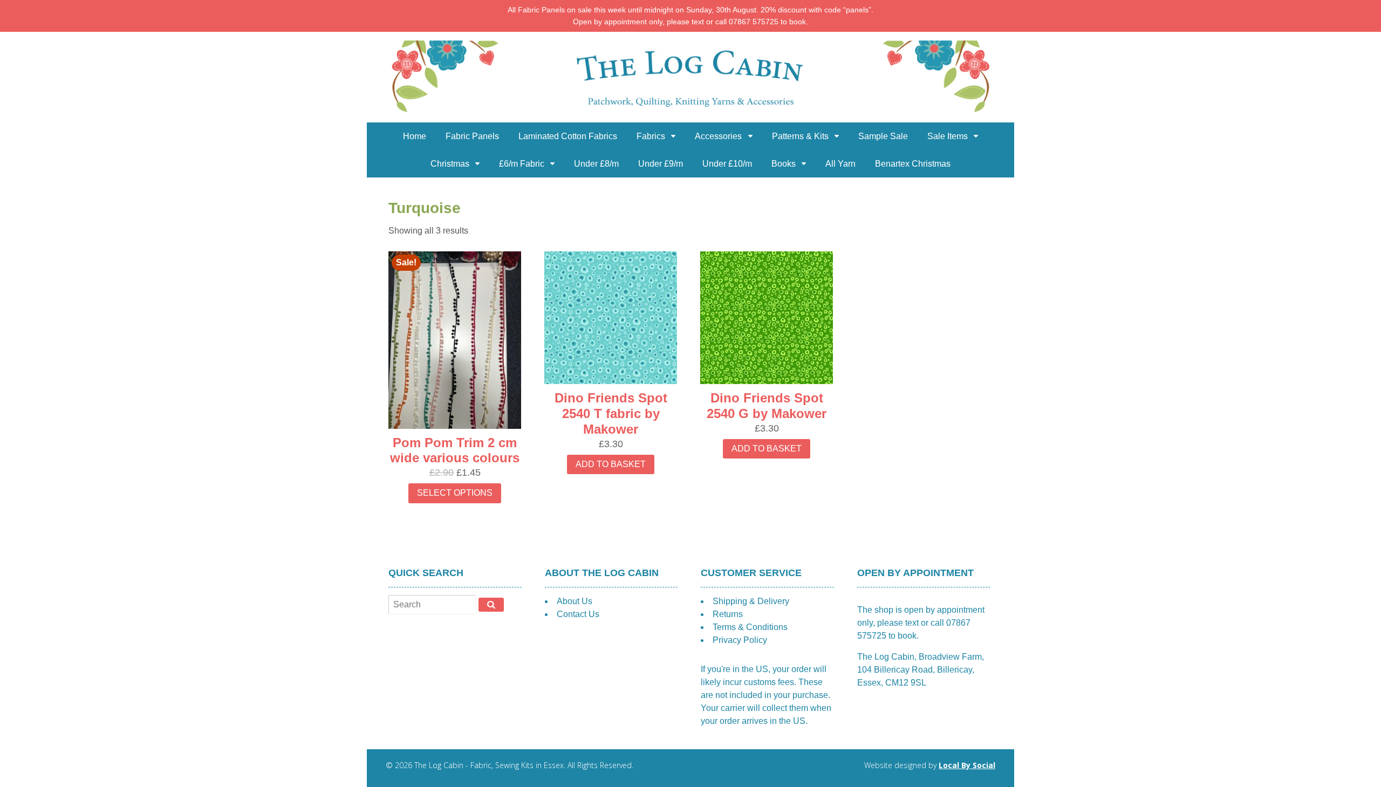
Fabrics (651, 136)
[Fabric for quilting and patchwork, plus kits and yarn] (690, 115)
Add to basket (611, 464)
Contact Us (578, 614)
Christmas (449, 163)
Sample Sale (883, 136)
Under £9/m (660, 163)
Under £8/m (596, 163)
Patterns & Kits (800, 136)
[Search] (491, 605)
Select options (455, 492)
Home (414, 136)
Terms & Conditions (750, 627)
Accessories (718, 136)
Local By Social (967, 765)
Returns (728, 614)
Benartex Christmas (913, 163)
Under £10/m (727, 163)
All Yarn (840, 163)
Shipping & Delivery (751, 601)
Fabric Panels (472, 136)
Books (783, 163)
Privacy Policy (740, 640)
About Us (574, 601)
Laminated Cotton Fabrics (567, 136)
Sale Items (947, 136)
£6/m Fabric (521, 163)
